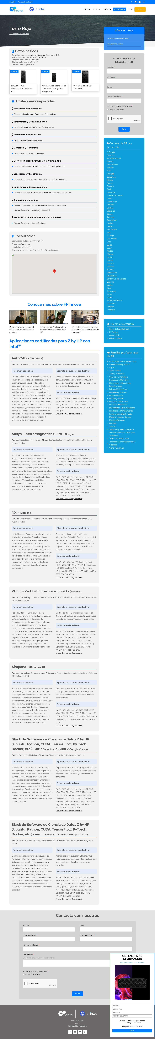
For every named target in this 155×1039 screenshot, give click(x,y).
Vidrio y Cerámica (116, 448)
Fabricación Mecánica (118, 389)
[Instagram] (144, 2)
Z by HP (12, 2)
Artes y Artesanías (116, 374)
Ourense (110, 266)
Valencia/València (114, 300)
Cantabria (111, 192)
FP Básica (113, 332)
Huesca (110, 226)
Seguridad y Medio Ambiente (121, 429)
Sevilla (109, 285)
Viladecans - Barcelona (19, 34)
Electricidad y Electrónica (119, 383)
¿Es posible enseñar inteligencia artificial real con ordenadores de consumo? (85, 329)
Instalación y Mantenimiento (121, 411)
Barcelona (25, 244)
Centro (109, 87)
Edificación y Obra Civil (118, 380)
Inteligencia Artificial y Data (120, 414)
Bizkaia (110, 180)
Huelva (110, 223)
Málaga (110, 254)
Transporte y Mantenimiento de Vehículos (122, 443)
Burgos (110, 183)
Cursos (106, 9)
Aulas (95, 9)
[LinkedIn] (75, 1032)
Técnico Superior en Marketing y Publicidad (32, 210)
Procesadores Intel (24, 2)
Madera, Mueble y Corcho (120, 417)
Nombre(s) (111, 67)
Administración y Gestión (119, 364)
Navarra (110, 263)
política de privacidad (123, 106)
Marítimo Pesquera (117, 420)
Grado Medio (114, 335)
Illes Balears (112, 229)
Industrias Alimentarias (118, 401)
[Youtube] (140, 2)
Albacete (111, 155)
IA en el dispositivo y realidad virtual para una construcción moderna (21, 329)
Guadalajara (112, 220)
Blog (130, 9)
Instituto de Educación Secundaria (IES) (43, 55)
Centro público (39, 57)
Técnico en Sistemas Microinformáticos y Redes (34, 127)
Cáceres (110, 186)
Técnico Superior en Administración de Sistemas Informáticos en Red (42, 193)
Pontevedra (112, 273)
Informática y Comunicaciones (122, 408)
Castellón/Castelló (115, 195)
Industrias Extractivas (118, 405)
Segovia (110, 282)
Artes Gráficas (115, 371)
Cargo (82, 925)
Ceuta (109, 198)
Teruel (109, 294)
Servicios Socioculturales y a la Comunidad (122, 434)
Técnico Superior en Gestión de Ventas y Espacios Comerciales (40, 206)
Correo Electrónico (87, 935)
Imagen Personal (116, 395)
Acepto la (119, 106)
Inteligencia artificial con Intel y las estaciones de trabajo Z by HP (53, 329)
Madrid (110, 251)
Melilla (109, 257)
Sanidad (112, 426)
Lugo (109, 248)
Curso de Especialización (119, 329)
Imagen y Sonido (116, 398)
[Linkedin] (136, 2)
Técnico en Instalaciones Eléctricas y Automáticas (35, 114)
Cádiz (109, 189)
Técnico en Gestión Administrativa (28, 140)
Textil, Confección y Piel (119, 439)
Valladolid (111, 303)
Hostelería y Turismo (118, 392)
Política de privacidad (77, 1020)
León (109, 242)
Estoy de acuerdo (116, 110)
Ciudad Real (112, 202)
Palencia (110, 269)
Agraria (112, 368)
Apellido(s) (111, 77)
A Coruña (111, 152)
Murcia (110, 260)
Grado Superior (115, 338)
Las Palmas (112, 239)
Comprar (14, 71)
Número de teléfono (30, 945)
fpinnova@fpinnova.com (77, 1026)
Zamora (110, 307)
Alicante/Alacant (114, 158)
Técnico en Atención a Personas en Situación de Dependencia (39, 166)
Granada (110, 217)
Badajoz (110, 174)
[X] (132, 2)
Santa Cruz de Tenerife (116, 279)
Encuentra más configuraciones (69, 414)
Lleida (109, 245)
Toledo (110, 297)
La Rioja (110, 235)
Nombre (26, 925)
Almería (110, 161)
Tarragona (111, 291)
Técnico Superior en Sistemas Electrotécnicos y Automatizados (40, 179)
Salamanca (111, 276)
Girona (109, 214)
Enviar (124, 129)
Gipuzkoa (111, 211)
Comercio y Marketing (118, 377)
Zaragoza (111, 310)
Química (112, 423)
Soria (109, 288)
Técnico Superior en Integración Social (30, 223)
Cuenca (110, 208)
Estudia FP (118, 9)
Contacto (140, 9)
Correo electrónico (114, 97)
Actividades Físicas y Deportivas (122, 361)
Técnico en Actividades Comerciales (29, 153)
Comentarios (28, 955)
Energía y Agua (115, 386)
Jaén (109, 232)
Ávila (109, 171)
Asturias (110, 168)
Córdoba (110, 205)
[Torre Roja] (27, 9)
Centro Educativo (29, 935)
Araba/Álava (112, 164)
